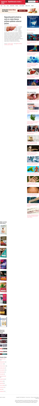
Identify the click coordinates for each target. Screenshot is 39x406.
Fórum (8, 5)
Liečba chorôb (12, 5)
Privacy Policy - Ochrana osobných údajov (32, 397)
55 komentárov (15, 25)
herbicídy (20, 43)
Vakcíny (1, 389)
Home (1, 5)
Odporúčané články (3, 376)
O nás (4, 5)
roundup (11, 44)
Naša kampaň (2, 372)
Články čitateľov (2, 361)
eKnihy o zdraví (27, 5)
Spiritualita (1, 383)
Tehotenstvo (2, 387)
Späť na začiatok (2, 397)
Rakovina (17, 5)
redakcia (11, 25)
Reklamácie (37, 398)
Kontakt (32, 5)
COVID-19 (1, 363)
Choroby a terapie (10, 43)
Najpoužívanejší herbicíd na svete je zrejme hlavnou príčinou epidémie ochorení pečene (12, 20)
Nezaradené (2, 374)
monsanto (5, 44)
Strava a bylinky (22, 5)
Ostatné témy (2, 379)
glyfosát (17, 43)
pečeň (9, 44)
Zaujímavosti (2, 391)
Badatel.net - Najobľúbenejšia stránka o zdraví (11, 2)
